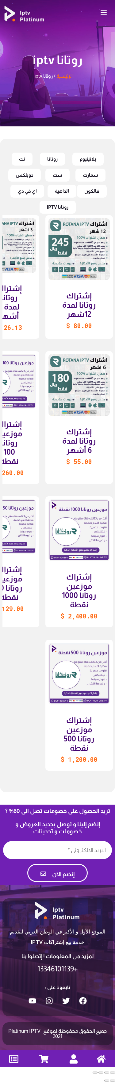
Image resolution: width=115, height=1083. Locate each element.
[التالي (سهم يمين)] (106, 1080)
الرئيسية (64, 76)
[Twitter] (66, 1000)
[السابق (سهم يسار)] (112, 1080)
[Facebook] (82, 1000)
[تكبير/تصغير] (95, 1072)
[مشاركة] (106, 1072)
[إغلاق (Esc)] (112, 1072)
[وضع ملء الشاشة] (100, 1072)
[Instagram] (49, 1000)
